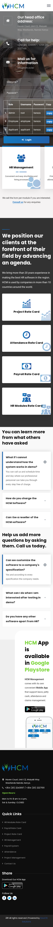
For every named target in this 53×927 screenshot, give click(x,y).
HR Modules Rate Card (15, 822)
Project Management (14, 857)
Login (28, 139)
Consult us (18, 202)
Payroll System (11, 846)
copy (49, 113)
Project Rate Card (13, 834)
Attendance (10, 851)
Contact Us (10, 863)
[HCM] (13, 5)
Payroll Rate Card (12, 828)
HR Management (12, 840)
